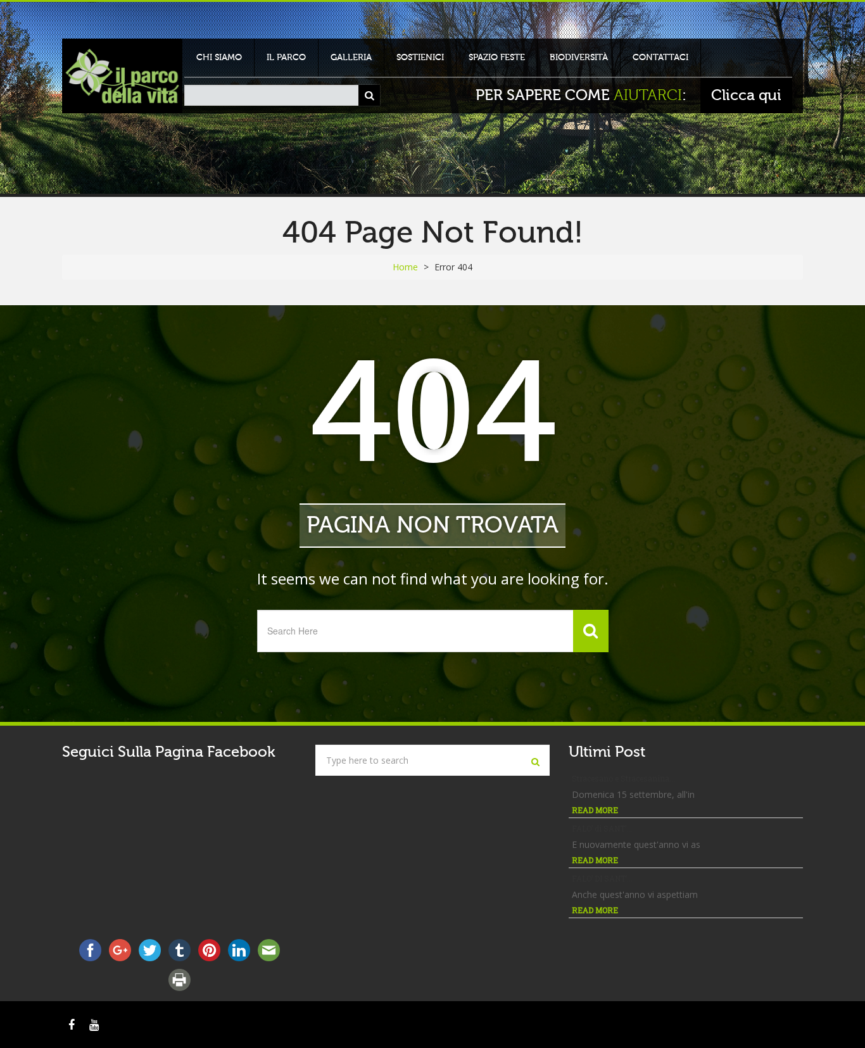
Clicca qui (746, 95)
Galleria (351, 58)
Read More (595, 810)
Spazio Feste (497, 58)
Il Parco (286, 58)
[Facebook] (71, 1024)
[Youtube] (93, 1024)
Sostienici (420, 58)
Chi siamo (219, 58)
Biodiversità (579, 58)
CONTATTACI (660, 58)
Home (405, 267)
